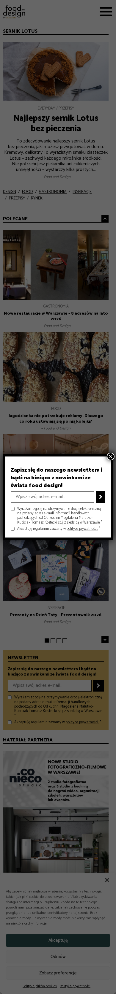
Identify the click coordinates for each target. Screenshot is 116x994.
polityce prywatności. (82, 529)
